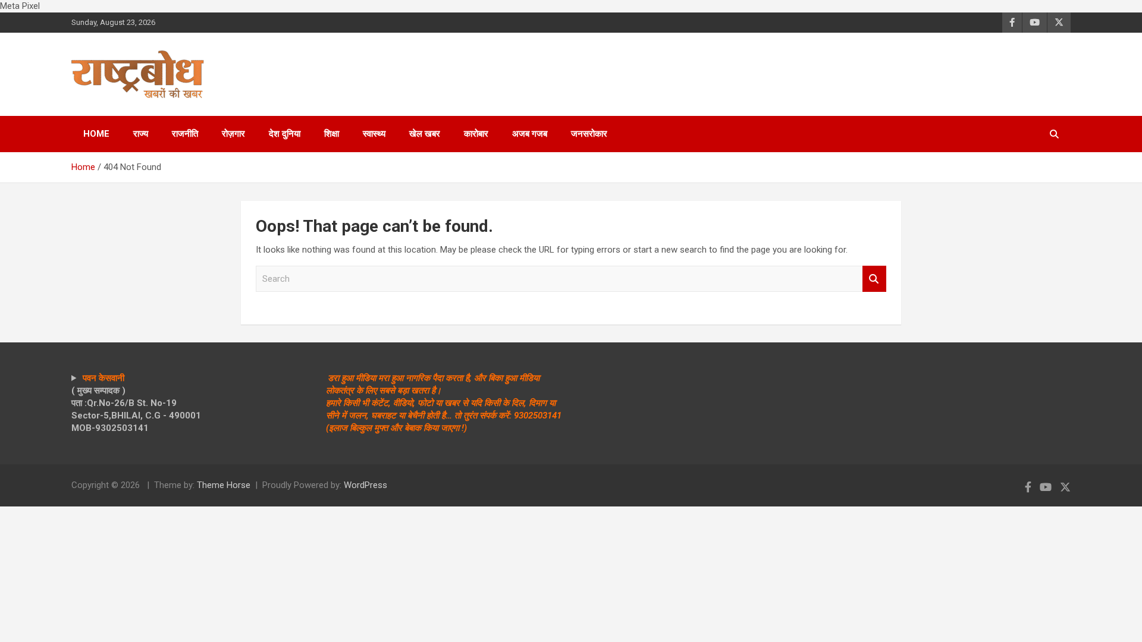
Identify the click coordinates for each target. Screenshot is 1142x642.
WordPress (365, 485)
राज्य (140, 133)
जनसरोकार (589, 133)
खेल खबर (424, 133)
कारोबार (476, 133)
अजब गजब (529, 133)
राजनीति (185, 133)
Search (874, 279)
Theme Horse (223, 485)
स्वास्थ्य (374, 133)
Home (96, 133)
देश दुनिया (284, 133)
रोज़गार (233, 133)
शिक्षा (331, 133)
